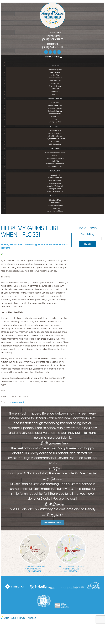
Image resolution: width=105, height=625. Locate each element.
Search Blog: (88, 234)
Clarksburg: (53, 36)
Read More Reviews (52, 523)
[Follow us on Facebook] (46, 52)
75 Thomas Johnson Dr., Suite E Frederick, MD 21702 (71, 568)
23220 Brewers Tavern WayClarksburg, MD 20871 (34, 568)
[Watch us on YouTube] (54, 52)
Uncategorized (17, 402)
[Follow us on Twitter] (50, 52)
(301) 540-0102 (52, 39)
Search (87, 244)
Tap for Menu (52, 57)
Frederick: (52, 44)
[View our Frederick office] (70, 549)
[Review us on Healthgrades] (59, 52)
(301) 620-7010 (52, 47)
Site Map (33, 618)
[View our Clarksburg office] (34, 549)
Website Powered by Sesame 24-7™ (16, 618)
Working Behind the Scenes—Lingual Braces (24, 244)
